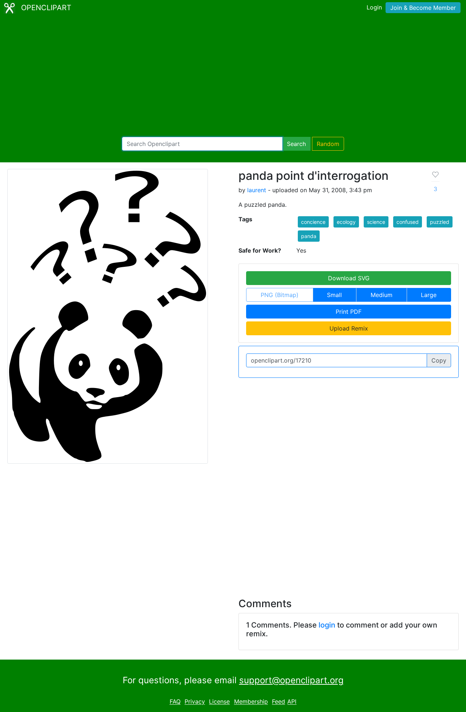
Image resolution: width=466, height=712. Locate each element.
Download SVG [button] (349, 278)
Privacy (195, 701)
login (327, 625)
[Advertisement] (233, 76)
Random (328, 143)
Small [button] (334, 294)
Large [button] (429, 294)
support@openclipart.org (291, 680)
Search (296, 143)
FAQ (175, 701)
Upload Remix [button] (348, 328)
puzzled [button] (439, 222)
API (291, 701)
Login (374, 7)
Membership (251, 701)
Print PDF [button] (349, 311)
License (219, 701)
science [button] (376, 222)
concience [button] (313, 222)
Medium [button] (381, 294)
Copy (438, 360)
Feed (278, 701)
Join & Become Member (423, 7)
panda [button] (308, 236)
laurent (256, 190)
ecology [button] (346, 222)
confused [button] (407, 222)
